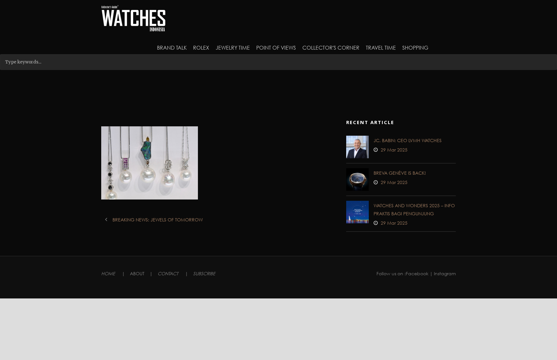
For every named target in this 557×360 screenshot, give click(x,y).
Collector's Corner (330, 47)
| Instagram (443, 273)
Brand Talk (172, 47)
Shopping (415, 47)
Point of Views (276, 47)
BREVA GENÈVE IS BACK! (400, 173)
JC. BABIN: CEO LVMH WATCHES (408, 140)
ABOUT (137, 273)
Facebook (417, 273)
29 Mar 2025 (394, 150)
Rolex (201, 47)
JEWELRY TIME (233, 47)
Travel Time (381, 47)
